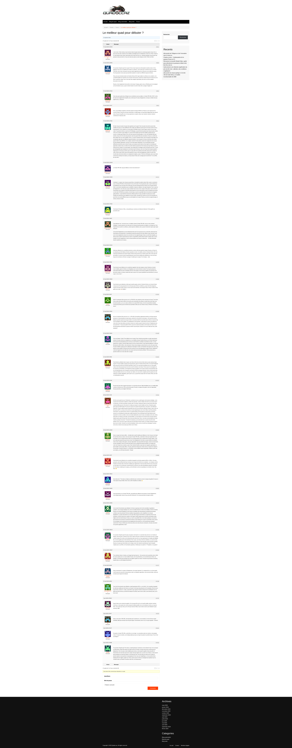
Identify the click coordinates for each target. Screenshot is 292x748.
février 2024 (165, 728)
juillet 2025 (165, 719)
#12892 (157, 279)
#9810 (157, 91)
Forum (138, 21)
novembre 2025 (166, 711)
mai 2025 (164, 722)
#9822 (157, 120)
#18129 (157, 613)
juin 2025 (164, 721)
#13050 (157, 294)
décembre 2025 (166, 709)
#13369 (157, 333)
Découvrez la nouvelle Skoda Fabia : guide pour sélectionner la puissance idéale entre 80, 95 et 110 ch (175, 63)
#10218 (157, 203)
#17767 (157, 598)
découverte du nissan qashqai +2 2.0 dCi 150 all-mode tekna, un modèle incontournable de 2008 (174, 74)
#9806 (157, 62)
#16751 (157, 502)
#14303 (157, 380)
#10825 (157, 218)
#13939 (157, 356)
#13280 (157, 311)
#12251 (157, 245)
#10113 (157, 177)
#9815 (157, 105)
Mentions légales (185, 745)
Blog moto (131, 21)
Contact (177, 745)
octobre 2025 (165, 713)
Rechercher (166, 34)
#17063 (157, 550)
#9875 (157, 162)
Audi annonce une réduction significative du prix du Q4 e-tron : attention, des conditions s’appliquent (175, 69)
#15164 (157, 395)
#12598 (157, 262)
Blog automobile (122, 21)
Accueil (105, 21)
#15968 (157, 455)
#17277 (157, 565)
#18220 (157, 628)
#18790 (157, 642)
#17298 (157, 581)
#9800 (157, 46)
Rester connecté (109, 685)
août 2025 (164, 717)
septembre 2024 (166, 726)
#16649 (157, 488)
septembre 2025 (166, 715)
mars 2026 (165, 705)
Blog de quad (112, 21)
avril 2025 (164, 724)
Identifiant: (107, 676)
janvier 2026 (165, 707)
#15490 (157, 430)
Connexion (153, 688)
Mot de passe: (108, 680)
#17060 (157, 529)
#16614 (157, 473)
